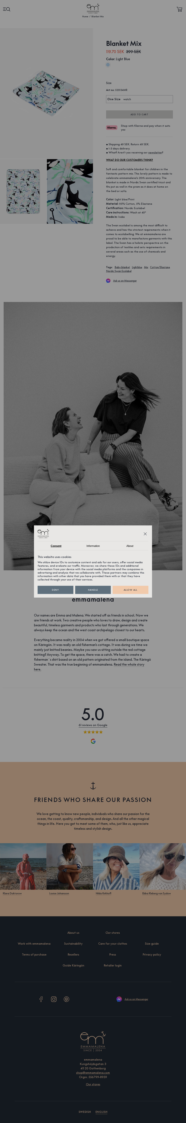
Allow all (131, 589)
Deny (55, 589)
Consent (56, 545)
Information (93, 545)
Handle (93, 589)
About (129, 545)
